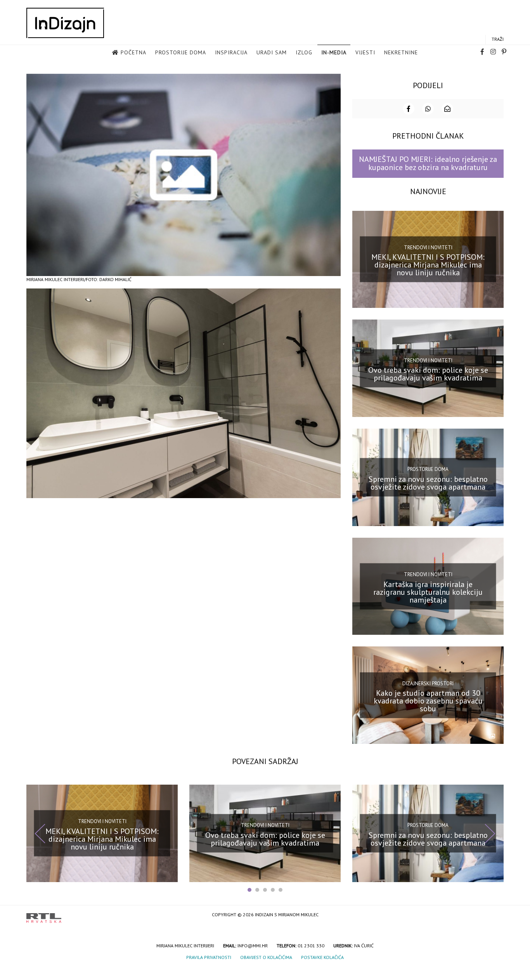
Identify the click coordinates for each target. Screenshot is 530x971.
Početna (133, 52)
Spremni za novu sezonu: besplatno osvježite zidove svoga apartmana (428, 483)
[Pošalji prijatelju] (447, 109)
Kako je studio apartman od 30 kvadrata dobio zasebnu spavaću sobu (428, 701)
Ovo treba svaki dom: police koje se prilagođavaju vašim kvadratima (428, 374)
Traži (498, 39)
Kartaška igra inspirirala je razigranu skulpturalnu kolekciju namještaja (428, 591)
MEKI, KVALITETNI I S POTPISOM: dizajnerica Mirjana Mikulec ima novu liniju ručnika (428, 265)
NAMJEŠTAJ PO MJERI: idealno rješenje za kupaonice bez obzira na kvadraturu (428, 163)
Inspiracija (231, 52)
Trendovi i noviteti (428, 247)
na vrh (496, 915)
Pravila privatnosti (208, 957)
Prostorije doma (180, 52)
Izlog (304, 52)
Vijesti (365, 52)
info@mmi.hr (252, 945)
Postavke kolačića (322, 957)
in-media (333, 52)
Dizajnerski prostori (428, 683)
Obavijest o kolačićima (266, 957)
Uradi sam (271, 52)
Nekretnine (401, 52)
